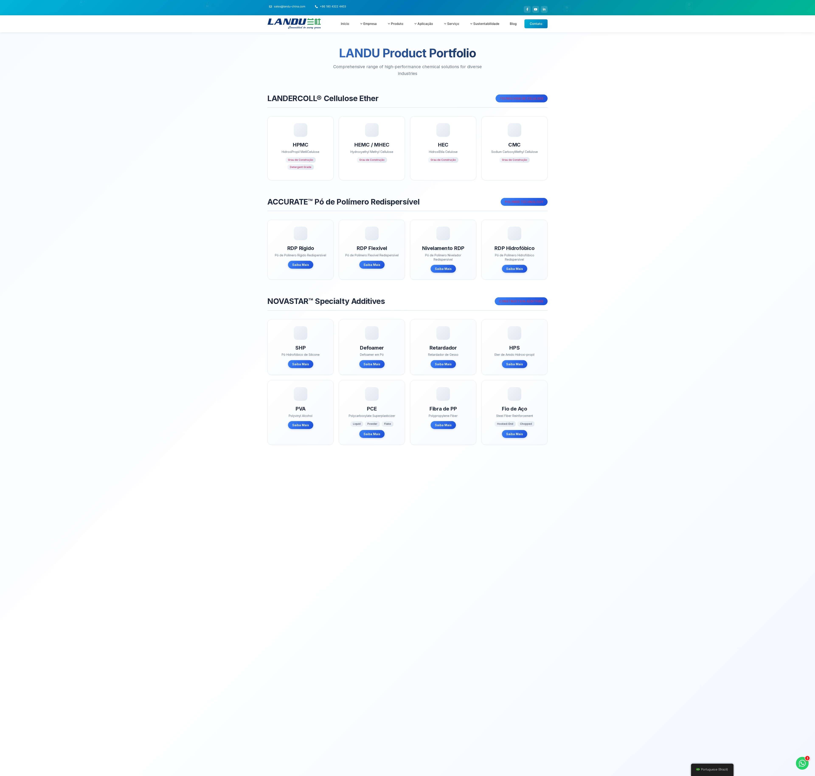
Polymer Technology (524, 202)
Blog (513, 24)
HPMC (300, 145)
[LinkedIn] (544, 9)
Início (345, 24)
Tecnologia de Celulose (521, 98)
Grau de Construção (300, 159)
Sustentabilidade (486, 24)
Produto (397, 24)
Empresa (370, 24)
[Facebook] (527, 9)
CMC (514, 145)
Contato (536, 24)
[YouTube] (535, 9)
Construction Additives (521, 301)
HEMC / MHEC (371, 145)
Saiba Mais (300, 265)
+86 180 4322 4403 (333, 6)
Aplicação (425, 24)
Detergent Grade (300, 167)
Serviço (453, 24)
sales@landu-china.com (289, 6)
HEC (443, 145)
